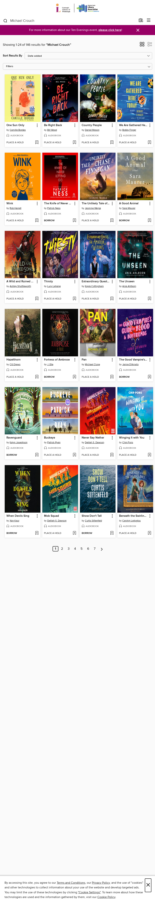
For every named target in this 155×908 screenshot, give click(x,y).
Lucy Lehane (54, 286)
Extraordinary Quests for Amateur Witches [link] (96, 281)
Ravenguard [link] (14, 437)
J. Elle (50, 364)
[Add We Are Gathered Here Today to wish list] (149, 142)
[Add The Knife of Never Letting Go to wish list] (74, 220)
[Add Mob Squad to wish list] (74, 533)
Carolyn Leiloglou (131, 520)
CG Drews (15, 364)
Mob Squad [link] (51, 516)
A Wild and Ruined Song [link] (20, 281)
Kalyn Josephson (18, 442)
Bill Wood (52, 130)
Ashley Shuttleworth (20, 286)
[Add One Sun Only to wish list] (36, 142)
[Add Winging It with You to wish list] (149, 455)
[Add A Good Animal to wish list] (149, 220)
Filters (9, 66)
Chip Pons (127, 442)
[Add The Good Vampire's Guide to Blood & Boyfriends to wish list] (149, 377)
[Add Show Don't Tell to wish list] (111, 533)
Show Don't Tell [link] (92, 516)
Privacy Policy (101, 883)
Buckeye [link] (49, 437)
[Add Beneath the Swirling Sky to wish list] (149, 533)
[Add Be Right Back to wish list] (74, 142)
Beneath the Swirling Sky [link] (133, 516)
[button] (142, 45)
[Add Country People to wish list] (111, 142)
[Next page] (101, 549)
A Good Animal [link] (129, 203)
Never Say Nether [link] (93, 437)
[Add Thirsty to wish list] (74, 298)
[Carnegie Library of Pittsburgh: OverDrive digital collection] (77, 8)
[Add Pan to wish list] (111, 377)
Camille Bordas (18, 130)
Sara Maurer (128, 208)
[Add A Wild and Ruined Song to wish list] (36, 298)
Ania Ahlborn (129, 286)
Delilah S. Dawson (94, 442)
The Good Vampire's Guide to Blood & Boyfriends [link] (133, 359)
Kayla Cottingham (94, 286)
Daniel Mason (92, 130)
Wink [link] (9, 203)
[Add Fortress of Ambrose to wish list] (74, 377)
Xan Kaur (14, 520)
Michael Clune (92, 364)
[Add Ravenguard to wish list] (36, 455)
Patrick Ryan (53, 442)
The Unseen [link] (127, 281)
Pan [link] (84, 359)
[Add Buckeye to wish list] (74, 455)
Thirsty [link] (48, 281)
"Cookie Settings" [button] (89, 892)
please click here (109, 30)
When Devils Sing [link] (17, 516)
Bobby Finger (129, 130)
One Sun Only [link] (15, 125)
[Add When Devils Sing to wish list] (36, 533)
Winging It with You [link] (131, 437)
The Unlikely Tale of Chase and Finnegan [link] (96, 203)
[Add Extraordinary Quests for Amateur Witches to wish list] (111, 298)
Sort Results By (12, 55)
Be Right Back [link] (53, 125)
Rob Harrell (15, 208)
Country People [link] (92, 125)
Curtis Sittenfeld (93, 520)
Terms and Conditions (71, 883)
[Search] (5, 21)
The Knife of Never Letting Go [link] (58, 203)
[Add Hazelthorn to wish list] (36, 377)
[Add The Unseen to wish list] (149, 298)
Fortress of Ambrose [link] (57, 359)
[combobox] (70, 20)
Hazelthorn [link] (13, 359)
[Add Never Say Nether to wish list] (111, 455)
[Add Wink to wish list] (36, 220)
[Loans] (140, 21)
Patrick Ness (53, 208)
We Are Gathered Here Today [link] (133, 125)
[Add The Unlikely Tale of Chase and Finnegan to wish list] (111, 220)
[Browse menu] (148, 20)
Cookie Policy (106, 897)
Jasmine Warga (93, 208)
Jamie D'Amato (130, 364)
